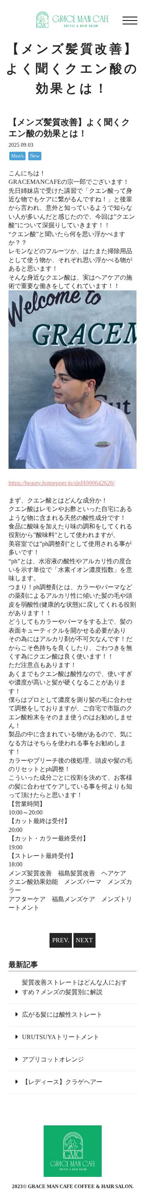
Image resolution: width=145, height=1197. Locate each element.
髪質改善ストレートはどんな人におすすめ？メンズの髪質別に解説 (74, 987)
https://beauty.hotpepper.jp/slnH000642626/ (62, 483)
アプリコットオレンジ (53, 1059)
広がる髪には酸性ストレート (62, 1014)
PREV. (60, 940)
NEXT (84, 940)
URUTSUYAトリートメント (60, 1037)
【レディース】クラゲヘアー (62, 1082)
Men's (17, 156)
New (34, 156)
